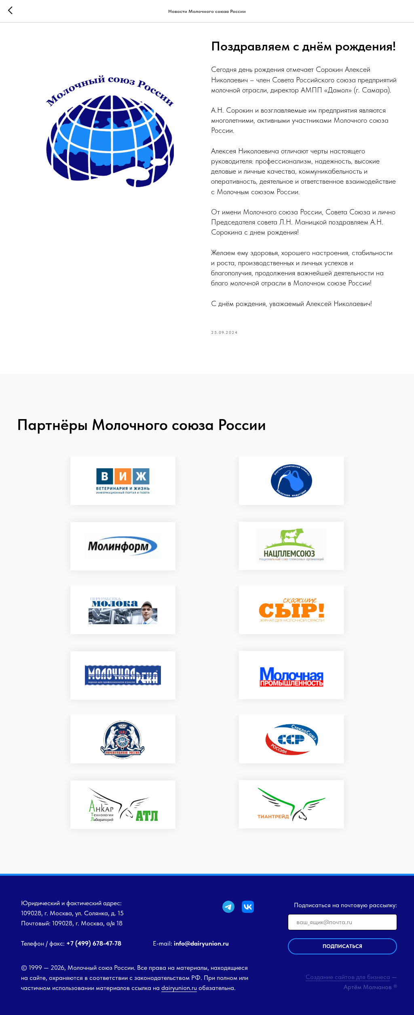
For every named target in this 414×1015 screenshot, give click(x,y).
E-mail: (191, 943)
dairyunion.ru (179, 988)
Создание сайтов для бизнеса (348, 977)
